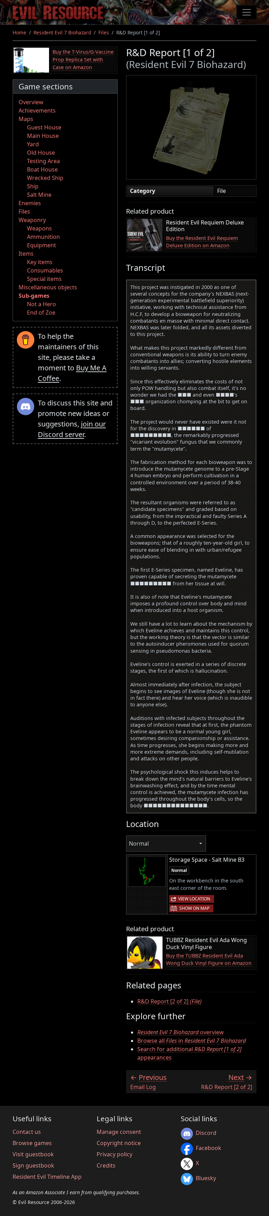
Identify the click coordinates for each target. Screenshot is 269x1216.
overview (180, 1032)
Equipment (41, 245)
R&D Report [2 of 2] (169, 1001)
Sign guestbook (33, 1165)
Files (103, 32)
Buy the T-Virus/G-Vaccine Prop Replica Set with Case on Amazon (83, 59)
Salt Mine (39, 195)
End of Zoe (41, 312)
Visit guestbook (33, 1154)
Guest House (44, 127)
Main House (43, 136)
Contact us (27, 1132)
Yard (33, 144)
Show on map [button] (194, 908)
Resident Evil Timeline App (47, 1177)
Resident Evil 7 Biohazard (62, 32)
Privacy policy (114, 1154)
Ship (33, 186)
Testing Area (43, 161)
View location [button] (194, 899)
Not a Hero (41, 304)
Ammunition (43, 237)
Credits (106, 1165)
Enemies (30, 203)
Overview (31, 102)
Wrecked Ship (45, 178)
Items (26, 253)
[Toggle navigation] (246, 12)
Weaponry (32, 220)
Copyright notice (119, 1143)
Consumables (45, 270)
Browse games (32, 1143)
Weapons (39, 228)
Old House (41, 152)
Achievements (37, 110)
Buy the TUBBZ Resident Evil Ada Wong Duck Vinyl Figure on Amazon (208, 959)
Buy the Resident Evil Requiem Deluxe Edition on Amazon (202, 242)
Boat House (42, 169)
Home (19, 32)
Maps (26, 119)
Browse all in (191, 1040)
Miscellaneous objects (48, 287)
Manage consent (119, 1132)
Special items (44, 279)
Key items (40, 262)
